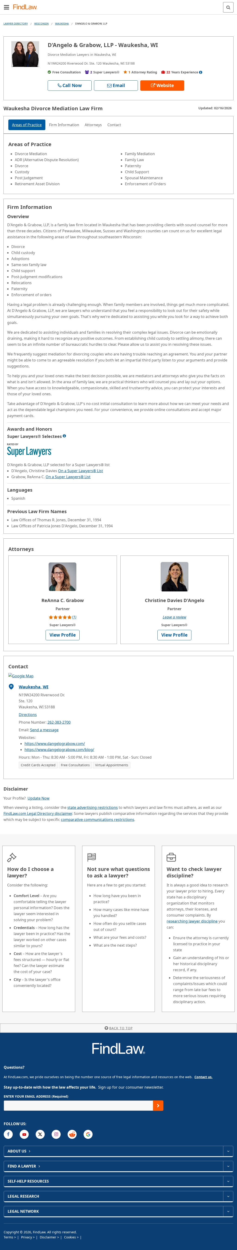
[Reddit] (72, 1134)
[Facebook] (8, 1134)
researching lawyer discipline (192, 921)
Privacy (27, 1237)
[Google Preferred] (88, 1134)
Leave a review (174, 617)
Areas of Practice (27, 124)
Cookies (70, 1237)
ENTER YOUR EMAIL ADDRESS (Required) (36, 1096)
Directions (28, 714)
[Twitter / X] (40, 1134)
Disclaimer (48, 1237)
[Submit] (158, 1105)
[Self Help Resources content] (228, 1181)
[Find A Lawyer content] (228, 1166)
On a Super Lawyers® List (80, 470)
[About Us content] (228, 1151)
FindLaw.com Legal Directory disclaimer (37, 813)
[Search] (228, 7)
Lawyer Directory (15, 23)
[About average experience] (200, 72)
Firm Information (64, 124)
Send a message (44, 729)
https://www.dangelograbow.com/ (55, 743)
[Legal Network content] (228, 1211)
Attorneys (93, 124)
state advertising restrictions (92, 807)
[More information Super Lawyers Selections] (64, 435)
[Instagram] (56, 1134)
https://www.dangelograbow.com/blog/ (59, 749)
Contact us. (203, 1077)
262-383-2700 (59, 722)
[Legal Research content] (228, 1196)
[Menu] (6, 7)
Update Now (39, 798)
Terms (9, 1237)
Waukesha (62, 23)
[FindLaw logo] (26, 7)
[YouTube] (24, 1134)
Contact (114, 124)
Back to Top (121, 1028)
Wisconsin (41, 23)
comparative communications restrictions (97, 819)
